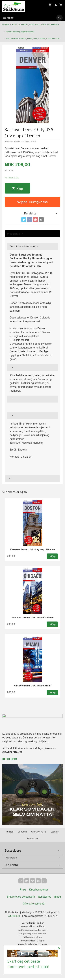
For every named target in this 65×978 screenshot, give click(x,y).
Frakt (23, 889)
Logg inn (55, 831)
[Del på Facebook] (29, 219)
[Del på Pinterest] (35, 219)
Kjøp (19, 188)
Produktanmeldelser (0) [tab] (22, 246)
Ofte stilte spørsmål (34, 903)
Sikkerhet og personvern (21, 896)
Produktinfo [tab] (13, 234)
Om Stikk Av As (38, 831)
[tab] (32, 367)
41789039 (14, 916)
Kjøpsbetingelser (38, 889)
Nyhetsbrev (44, 896)
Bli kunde (22, 831)
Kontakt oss (32, 838)
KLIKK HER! (9, 759)
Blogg (57, 896)
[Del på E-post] (41, 219)
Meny (10, 17)
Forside (5, 24)
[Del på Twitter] (23, 219)
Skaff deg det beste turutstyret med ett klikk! (28, 963)
